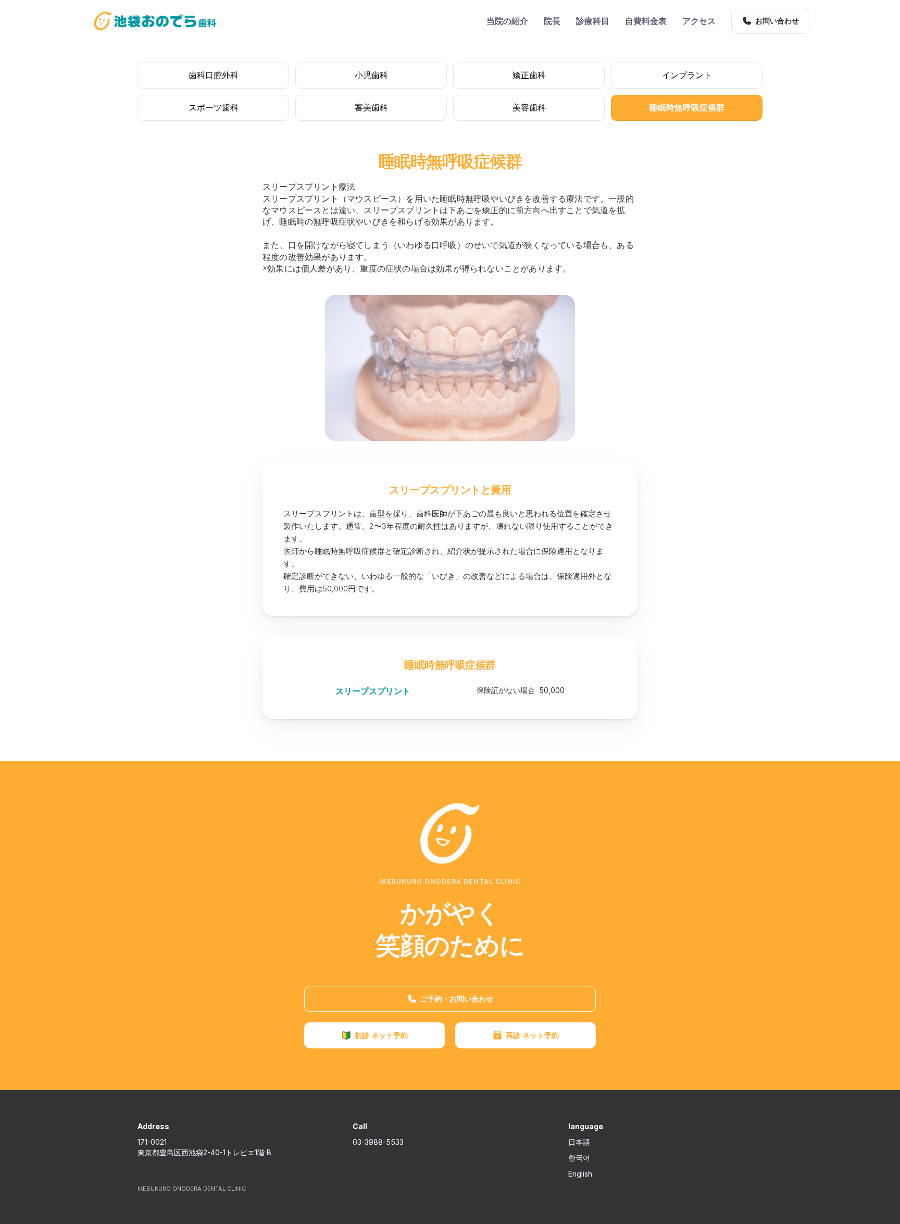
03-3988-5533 (378, 1142)
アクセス (699, 21)
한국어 (579, 1157)
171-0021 (152, 1142)
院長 (552, 21)
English (580, 1173)
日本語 (579, 1142)
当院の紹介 (507, 21)
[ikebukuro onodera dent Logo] (155, 20)
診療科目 (592, 21)
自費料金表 (646, 21)
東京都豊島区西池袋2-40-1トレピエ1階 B (204, 1152)
